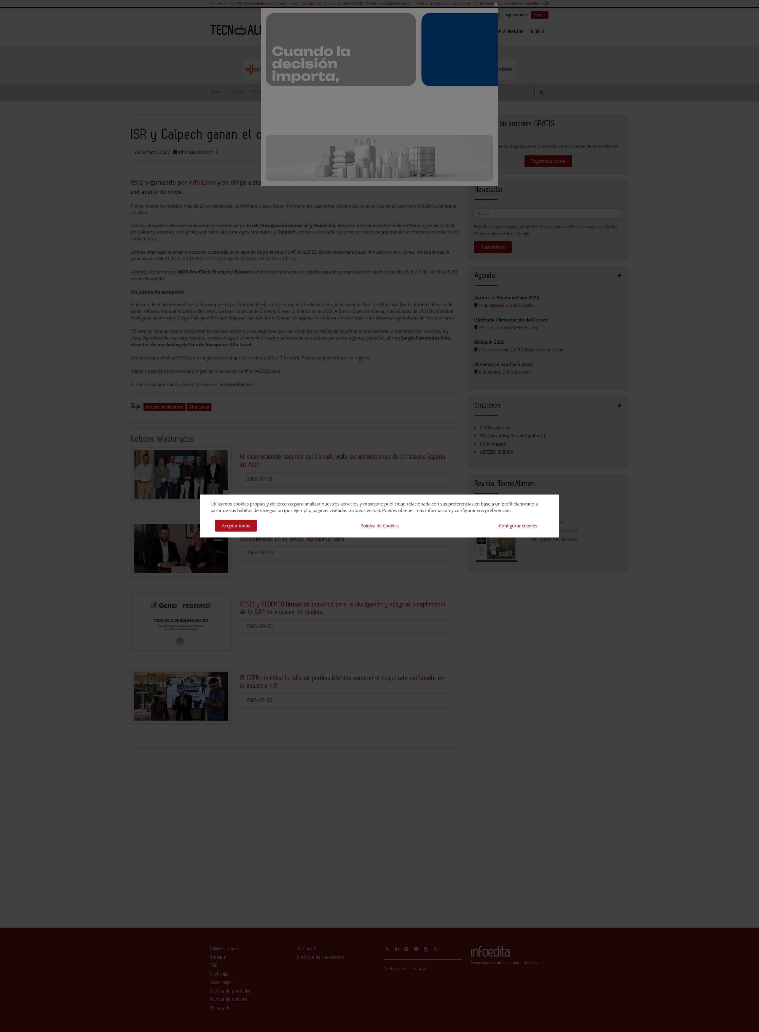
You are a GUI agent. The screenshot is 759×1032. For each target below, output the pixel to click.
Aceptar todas (236, 526)
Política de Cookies (380, 526)
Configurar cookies (518, 526)
